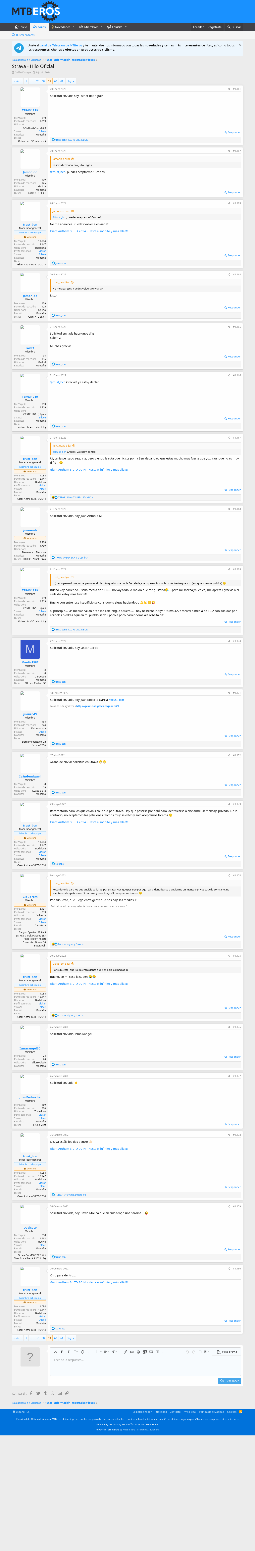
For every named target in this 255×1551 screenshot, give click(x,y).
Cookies (231, 1412)
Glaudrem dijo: (61, 963)
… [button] (31, 81)
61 (61, 81)
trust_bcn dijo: (61, 282)
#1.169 (237, 569)
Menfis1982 (30, 662)
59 (49, 81)
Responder (234, 132)
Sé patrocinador (142, 1412)
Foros (42, 27)
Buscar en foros (25, 35)
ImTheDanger (23, 72)
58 (43, 81)
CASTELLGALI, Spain (34, 128)
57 (37, 81)
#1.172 (237, 755)
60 (55, 81)
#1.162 (237, 151)
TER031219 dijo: (62, 445)
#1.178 (237, 1135)
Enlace (42, 131)
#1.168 (237, 509)
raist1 (30, 348)
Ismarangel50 (30, 1048)
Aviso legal (190, 1412)
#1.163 (237, 203)
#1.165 (237, 327)
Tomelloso (40, 1111)
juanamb (30, 530)
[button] (73, 26)
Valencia (41, 915)
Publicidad (161, 1412)
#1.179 (237, 1206)
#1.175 (237, 955)
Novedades (62, 27)
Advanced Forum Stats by (127, 1429)
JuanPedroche (30, 1097)
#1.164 (237, 274)
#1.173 (237, 804)
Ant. (18, 81)
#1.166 (237, 375)
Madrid (42, 362)
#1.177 (237, 1076)
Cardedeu (40, 676)
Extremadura (38, 728)
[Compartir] (229, 89)
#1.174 (237, 875)
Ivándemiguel (30, 776)
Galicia (42, 186)
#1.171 (237, 693)
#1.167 (237, 437)
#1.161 (237, 89)
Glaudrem (30, 897)
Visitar (42, 251)
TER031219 (30, 110)
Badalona (40, 247)
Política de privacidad (211, 1412)
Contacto (175, 1412)
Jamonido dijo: (61, 159)
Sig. (70, 81)
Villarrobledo (39, 1062)
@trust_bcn (57, 172)
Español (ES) (22, 1412)
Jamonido (30, 172)
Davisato (30, 1227)
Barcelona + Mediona (34, 552)
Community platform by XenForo (127, 1424)
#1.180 (237, 1268)
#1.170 (237, 641)
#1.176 (237, 1027)
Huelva (42, 1241)
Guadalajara (39, 790)
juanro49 (30, 714)
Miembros (91, 27)
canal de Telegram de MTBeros (61, 45)
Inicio (23, 27)
